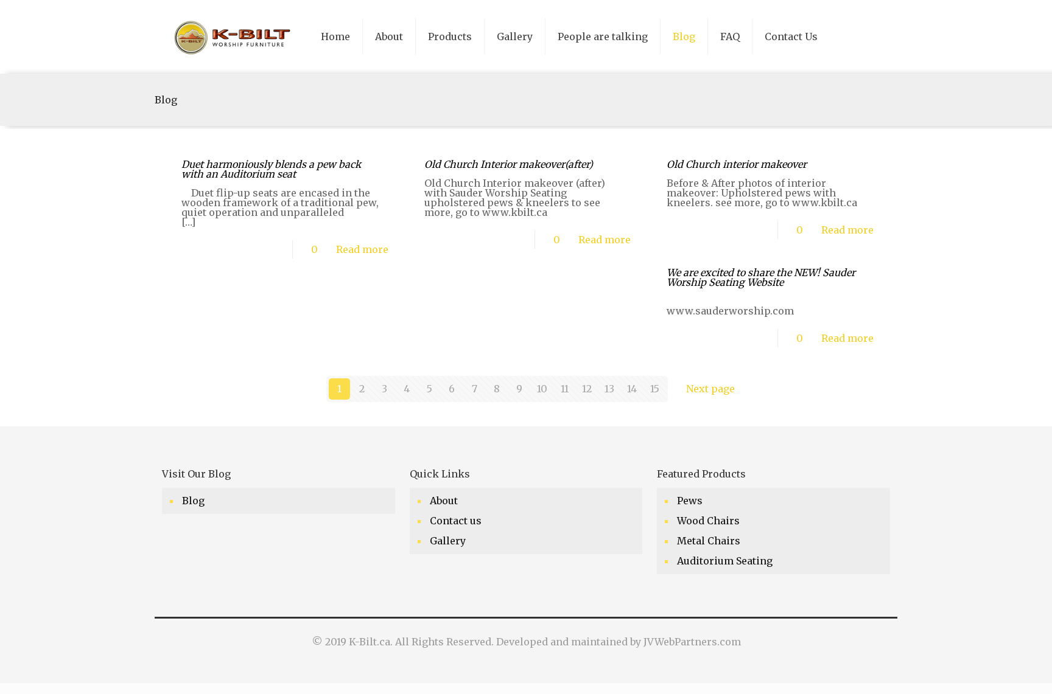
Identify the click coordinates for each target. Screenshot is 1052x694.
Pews (690, 500)
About (444, 500)
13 (609, 389)
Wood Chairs (708, 521)
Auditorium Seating (725, 561)
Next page (710, 389)
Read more (362, 249)
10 (542, 389)
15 (654, 389)
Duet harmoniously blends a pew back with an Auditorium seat (271, 169)
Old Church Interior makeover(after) (508, 164)
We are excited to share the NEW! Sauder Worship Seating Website (761, 277)
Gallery (448, 541)
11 (565, 389)
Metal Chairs (708, 541)
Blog (193, 500)
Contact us (456, 521)
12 (587, 389)
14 (632, 389)
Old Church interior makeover (737, 164)
